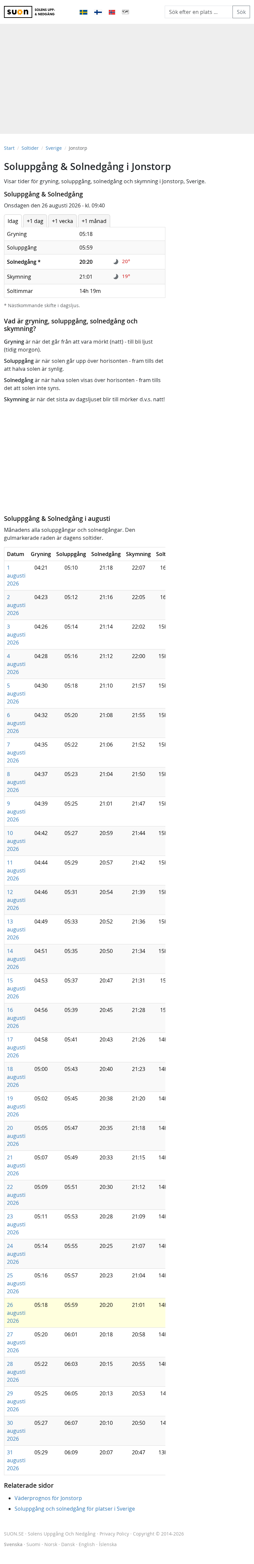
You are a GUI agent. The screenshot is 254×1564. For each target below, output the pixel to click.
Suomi (33, 1544)
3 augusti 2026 (16, 634)
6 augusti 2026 (16, 723)
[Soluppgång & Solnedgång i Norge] (112, 12)
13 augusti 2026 (16, 929)
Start (9, 148)
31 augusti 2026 (16, 1460)
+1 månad (94, 221)
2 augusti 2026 (16, 605)
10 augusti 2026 (16, 841)
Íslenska (108, 1544)
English (87, 1544)
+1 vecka (62, 221)
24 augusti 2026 (16, 1253)
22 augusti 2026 (16, 1194)
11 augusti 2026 (16, 870)
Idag (13, 221)
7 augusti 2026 (16, 752)
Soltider (30, 148)
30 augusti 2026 (16, 1430)
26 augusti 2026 (16, 1312)
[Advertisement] (127, 75)
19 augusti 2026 (16, 1106)
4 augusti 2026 (16, 664)
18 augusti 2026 (16, 1077)
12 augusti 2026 (16, 900)
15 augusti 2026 (16, 988)
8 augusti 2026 (16, 782)
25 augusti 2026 (16, 1283)
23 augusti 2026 (16, 1224)
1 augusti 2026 (16, 575)
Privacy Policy (114, 1534)
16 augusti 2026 (16, 1018)
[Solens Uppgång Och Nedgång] (32, 12)
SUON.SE (50, 1534)
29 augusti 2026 (16, 1401)
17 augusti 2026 (16, 1047)
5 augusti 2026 (16, 693)
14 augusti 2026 (16, 959)
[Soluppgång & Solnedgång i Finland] (98, 12)
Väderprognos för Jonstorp (48, 1498)
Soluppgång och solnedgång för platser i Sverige (75, 1508)
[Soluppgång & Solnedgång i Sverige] (84, 12)
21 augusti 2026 (16, 1165)
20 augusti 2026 (16, 1135)
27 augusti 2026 (16, 1342)
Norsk (50, 1544)
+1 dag (35, 221)
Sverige (54, 148)
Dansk (68, 1544)
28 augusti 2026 (16, 1371)
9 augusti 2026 (16, 811)
